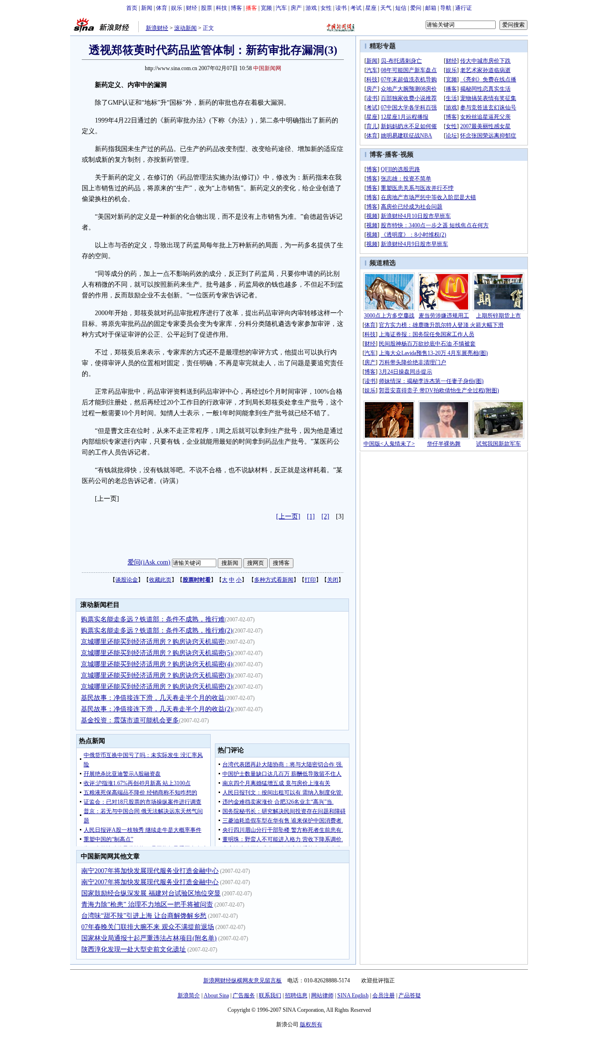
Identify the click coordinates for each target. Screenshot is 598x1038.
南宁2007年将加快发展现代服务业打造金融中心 (150, 870)
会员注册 (383, 995)
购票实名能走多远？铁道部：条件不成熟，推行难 (153, 619)
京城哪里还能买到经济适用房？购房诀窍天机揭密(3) (157, 675)
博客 (236, 8)
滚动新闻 (185, 28)
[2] (325, 516)
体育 (161, 8)
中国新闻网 (267, 68)
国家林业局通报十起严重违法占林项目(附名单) (149, 938)
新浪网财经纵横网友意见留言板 (242, 980)
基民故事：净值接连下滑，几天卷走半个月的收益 (153, 697)
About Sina (216, 995)
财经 (191, 8)
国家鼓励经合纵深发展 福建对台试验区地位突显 (151, 893)
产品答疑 (410, 995)
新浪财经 (157, 28)
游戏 (311, 8)
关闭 (332, 580)
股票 (206, 8)
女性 (326, 8)
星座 (371, 8)
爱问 (415, 8)
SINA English (353, 995)
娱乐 (176, 8)
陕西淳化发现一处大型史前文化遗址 (133, 949)
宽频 (266, 8)
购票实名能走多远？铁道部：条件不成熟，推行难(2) (157, 630)
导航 (445, 8)
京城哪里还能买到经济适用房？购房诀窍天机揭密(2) (157, 686)
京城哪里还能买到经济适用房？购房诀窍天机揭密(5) (157, 652)
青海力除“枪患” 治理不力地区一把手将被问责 (147, 904)
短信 (400, 8)
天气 (386, 8)
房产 (296, 8)
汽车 (281, 8)
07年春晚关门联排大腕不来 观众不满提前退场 (147, 926)
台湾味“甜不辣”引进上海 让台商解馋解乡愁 (143, 915)
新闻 (146, 8)
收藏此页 (160, 580)
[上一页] (288, 516)
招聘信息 (296, 995)
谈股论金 (126, 580)
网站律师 (322, 995)
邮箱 (430, 8)
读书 (341, 8)
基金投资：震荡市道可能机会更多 (130, 720)
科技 (221, 8)
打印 (310, 580)
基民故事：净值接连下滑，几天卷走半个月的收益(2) (157, 709)
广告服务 (244, 995)
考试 (356, 8)
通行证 (463, 8)
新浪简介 (189, 995)
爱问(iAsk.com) (149, 562)
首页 (131, 8)
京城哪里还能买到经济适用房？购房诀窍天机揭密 (153, 641)
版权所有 (311, 1024)
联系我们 (270, 995)
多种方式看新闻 (273, 580)
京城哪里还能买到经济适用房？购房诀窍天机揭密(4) (157, 664)
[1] (311, 516)
